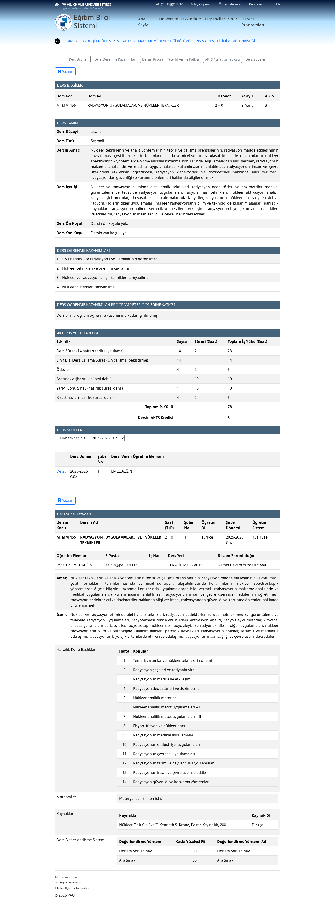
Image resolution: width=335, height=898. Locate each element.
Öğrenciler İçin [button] (219, 19)
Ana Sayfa (143, 22)
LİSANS (69, 41)
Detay (62, 471)
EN (278, 4)
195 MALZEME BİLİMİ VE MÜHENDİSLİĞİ (225, 41)
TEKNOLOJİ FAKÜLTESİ (95, 41)
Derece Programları (252, 22)
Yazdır (67, 71)
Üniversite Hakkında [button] (178, 19)
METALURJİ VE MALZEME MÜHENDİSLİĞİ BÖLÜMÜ (154, 41)
